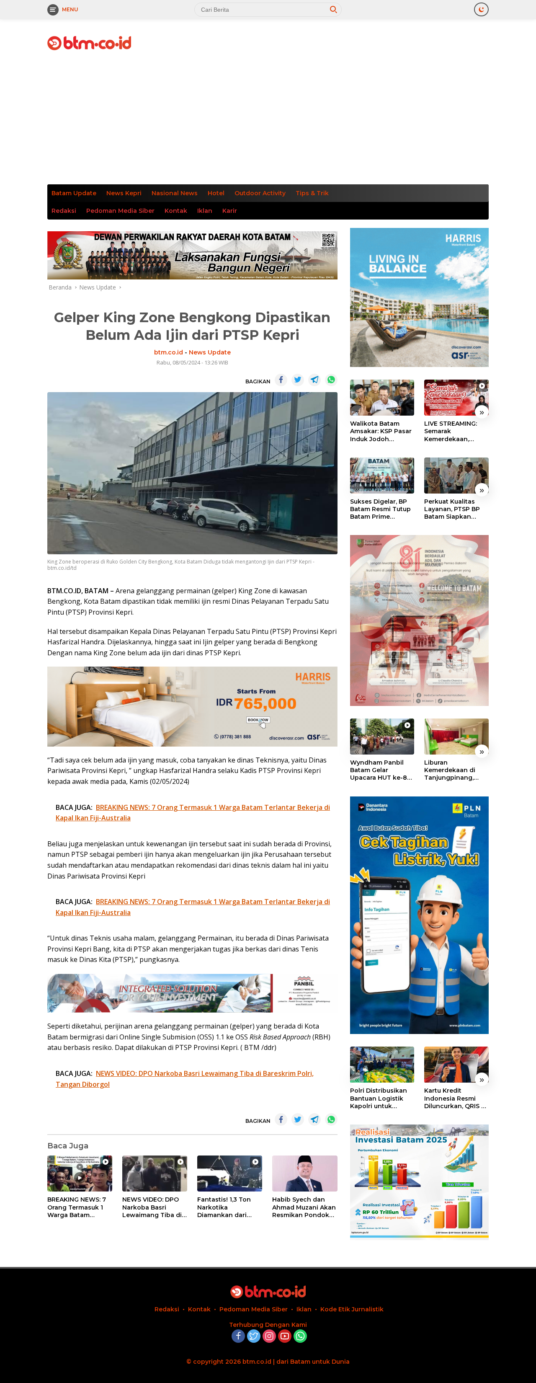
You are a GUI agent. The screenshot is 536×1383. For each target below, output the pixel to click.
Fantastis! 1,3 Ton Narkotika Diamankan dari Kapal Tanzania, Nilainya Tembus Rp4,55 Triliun (224, 1207)
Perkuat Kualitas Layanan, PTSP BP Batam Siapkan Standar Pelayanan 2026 (453, 509)
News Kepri (124, 193)
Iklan (204, 211)
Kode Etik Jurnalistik (352, 1309)
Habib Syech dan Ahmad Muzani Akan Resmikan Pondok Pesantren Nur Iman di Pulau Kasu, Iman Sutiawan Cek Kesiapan (304, 1207)
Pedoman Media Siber (120, 211)
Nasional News (175, 193)
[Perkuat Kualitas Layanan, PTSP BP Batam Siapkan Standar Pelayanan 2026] (456, 476)
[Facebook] (238, 1336)
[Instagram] (269, 1336)
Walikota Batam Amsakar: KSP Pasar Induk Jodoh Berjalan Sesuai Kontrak (381, 431)
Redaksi (64, 211)
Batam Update (74, 193)
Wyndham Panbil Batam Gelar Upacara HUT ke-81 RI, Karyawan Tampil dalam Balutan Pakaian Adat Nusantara (381, 770)
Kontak (176, 211)
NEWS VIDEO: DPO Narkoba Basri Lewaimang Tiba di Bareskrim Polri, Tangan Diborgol (152, 1207)
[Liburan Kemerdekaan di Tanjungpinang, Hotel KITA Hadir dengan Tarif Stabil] (456, 737)
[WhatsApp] (300, 1336)
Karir (229, 211)
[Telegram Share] (314, 380)
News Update (210, 352)
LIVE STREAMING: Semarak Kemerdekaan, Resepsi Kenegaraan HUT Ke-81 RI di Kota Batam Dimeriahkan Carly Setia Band (456, 431)
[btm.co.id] (89, 43)
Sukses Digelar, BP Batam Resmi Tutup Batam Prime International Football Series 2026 (382, 509)
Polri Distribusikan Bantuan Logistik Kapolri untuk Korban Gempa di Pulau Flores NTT (378, 1098)
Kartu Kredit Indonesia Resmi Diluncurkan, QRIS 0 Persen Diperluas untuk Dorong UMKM (454, 1098)
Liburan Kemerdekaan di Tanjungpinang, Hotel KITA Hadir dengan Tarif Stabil (454, 770)
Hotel (216, 193)
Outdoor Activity (260, 193)
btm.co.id (168, 352)
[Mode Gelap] (481, 9)
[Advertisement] (268, 121)
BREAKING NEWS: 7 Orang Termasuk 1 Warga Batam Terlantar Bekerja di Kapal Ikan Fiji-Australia (77, 1207)
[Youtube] (284, 1336)
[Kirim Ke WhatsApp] (331, 380)
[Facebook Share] (281, 380)
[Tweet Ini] (297, 380)
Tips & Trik (312, 193)
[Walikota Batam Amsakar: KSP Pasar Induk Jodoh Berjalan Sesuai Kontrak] (382, 398)
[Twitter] (253, 1336)
